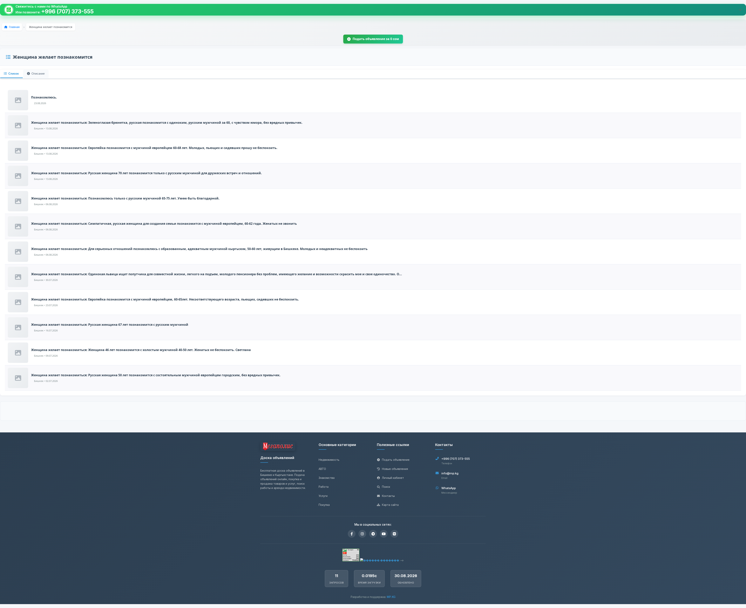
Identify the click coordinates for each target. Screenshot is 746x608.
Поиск (386, 486)
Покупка (324, 504)
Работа (324, 486)
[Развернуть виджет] (740, 10)
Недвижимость (329, 459)
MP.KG (391, 596)
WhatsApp (448, 488)
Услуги (323, 495)
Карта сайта (390, 504)
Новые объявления (395, 468)
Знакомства (327, 477)
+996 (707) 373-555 (67, 11)
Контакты (388, 495)
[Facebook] (352, 534)
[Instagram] (362, 534)
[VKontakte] (394, 534)
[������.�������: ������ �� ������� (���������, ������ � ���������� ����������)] (379, 560)
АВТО (322, 468)
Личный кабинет (393, 477)
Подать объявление (396, 459)
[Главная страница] (277, 447)
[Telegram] (373, 534)
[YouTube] (384, 534)
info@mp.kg (449, 473)
